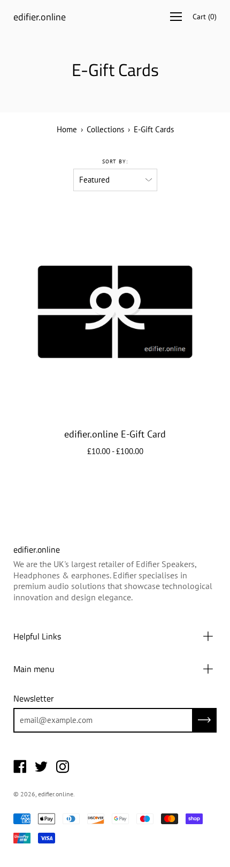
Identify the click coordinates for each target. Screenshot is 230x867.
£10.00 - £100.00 (115, 451)
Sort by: (115, 161)
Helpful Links (37, 636)
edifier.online (39, 17)
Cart (205, 16)
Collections (105, 129)
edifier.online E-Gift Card (115, 434)
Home (67, 129)
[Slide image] (115, 311)
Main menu (34, 668)
